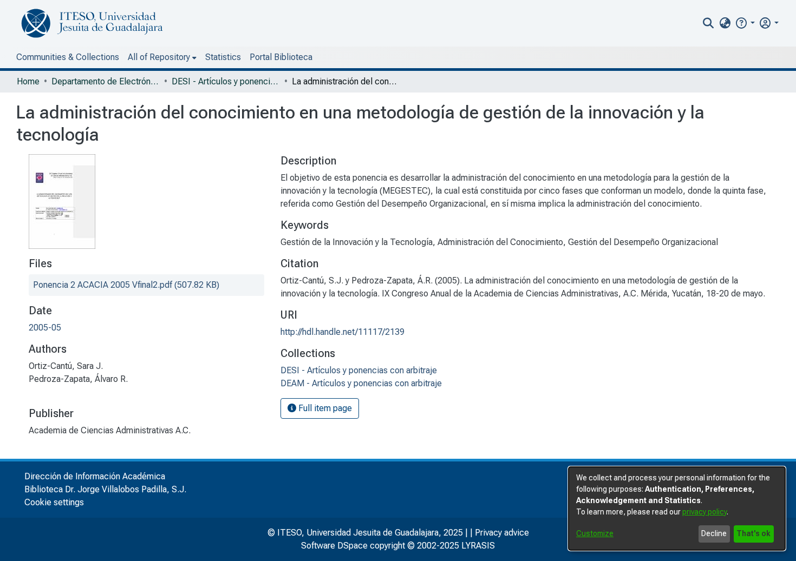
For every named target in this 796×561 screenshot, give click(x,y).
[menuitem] (725, 23)
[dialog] (677, 508)
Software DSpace (334, 545)
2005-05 (45, 327)
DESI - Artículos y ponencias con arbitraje (226, 81)
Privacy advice (502, 532)
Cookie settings (54, 502)
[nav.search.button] (708, 23)
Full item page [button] (324, 408)
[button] (745, 23)
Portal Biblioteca (281, 57)
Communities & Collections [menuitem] (67, 57)
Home (28, 81)
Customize (595, 533)
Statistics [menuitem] (223, 57)
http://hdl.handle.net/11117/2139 (342, 332)
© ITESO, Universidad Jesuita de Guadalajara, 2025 (365, 532)
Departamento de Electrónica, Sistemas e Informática (105, 81)
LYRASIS (478, 545)
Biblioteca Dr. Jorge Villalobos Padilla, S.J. (105, 489)
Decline (714, 533)
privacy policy (704, 511)
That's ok (753, 533)
